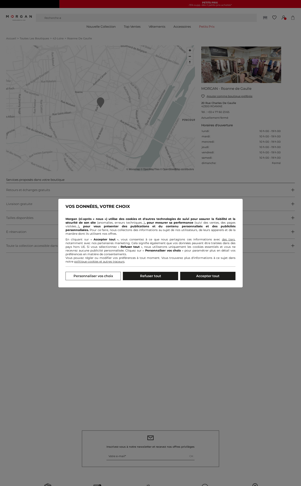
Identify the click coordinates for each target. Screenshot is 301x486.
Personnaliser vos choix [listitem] (93, 276)
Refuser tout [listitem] (150, 276)
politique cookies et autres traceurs (99, 261)
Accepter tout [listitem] (208, 276)
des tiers (228, 239)
